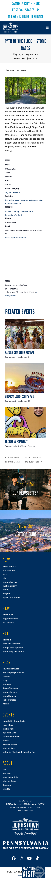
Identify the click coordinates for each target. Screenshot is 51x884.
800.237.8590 (35, 807)
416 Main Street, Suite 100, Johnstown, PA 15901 (25, 804)
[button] (47, 28)
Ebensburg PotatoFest (16, 441)
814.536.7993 (21, 807)
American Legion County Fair (19, 396)
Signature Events (12, 192)
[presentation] (24, 334)
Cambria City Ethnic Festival (19, 352)
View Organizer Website (15, 237)
